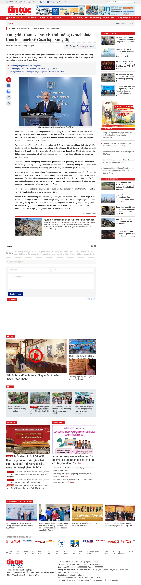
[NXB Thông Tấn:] (57, 543)
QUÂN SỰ (80, 18)
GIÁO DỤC (57, 18)
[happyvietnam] (45, 541)
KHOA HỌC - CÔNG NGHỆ (93, 18)
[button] (93, 398)
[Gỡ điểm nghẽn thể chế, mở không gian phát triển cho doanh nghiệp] (82, 346)
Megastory (34, 406)
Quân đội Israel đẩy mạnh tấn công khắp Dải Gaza (69, 219)
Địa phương (121, 552)
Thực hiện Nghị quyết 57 (125, 18)
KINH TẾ (27, 18)
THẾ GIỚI (19, 18)
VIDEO (137, 18)
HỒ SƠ (73, 18)
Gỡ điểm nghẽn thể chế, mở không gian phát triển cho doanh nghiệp (81, 357)
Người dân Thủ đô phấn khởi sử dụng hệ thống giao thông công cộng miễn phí (84, 410)
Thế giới (11, 28)
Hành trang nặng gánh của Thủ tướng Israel (25, 66)
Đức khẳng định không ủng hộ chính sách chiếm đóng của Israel (33, 69)
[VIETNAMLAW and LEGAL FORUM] (34, 542)
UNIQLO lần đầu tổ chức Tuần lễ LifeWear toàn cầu (84, 524)
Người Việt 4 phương (52, 28)
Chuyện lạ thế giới (38, 28)
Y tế (112, 18)
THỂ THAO (65, 18)
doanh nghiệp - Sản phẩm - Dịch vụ (19, 501)
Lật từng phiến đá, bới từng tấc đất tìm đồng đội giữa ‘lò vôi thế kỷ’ (40, 410)
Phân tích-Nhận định (23, 28)
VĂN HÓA (50, 18)
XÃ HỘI (33, 18)
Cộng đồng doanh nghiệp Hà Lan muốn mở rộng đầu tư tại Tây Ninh (119, 524)
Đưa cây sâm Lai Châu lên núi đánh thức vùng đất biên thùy (17, 409)
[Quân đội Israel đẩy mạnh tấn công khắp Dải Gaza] (28, 227)
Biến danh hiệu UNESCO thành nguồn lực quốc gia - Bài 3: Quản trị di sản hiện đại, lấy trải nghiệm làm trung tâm (28, 474)
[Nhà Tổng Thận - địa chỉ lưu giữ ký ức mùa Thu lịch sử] (82, 366)
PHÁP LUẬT (41, 18)
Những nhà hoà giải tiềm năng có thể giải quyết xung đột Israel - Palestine (37, 72)
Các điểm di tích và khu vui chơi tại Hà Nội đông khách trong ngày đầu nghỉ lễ (61, 410)
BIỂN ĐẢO (106, 18)
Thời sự (12, 18)
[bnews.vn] (70, 543)
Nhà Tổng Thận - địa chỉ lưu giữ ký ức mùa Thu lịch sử (81, 378)
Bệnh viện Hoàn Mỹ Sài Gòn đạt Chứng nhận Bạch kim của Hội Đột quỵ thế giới (19, 525)
